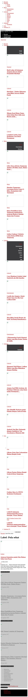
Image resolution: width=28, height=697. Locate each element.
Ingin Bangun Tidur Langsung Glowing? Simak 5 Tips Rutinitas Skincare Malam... (14, 658)
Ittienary (9, 16)
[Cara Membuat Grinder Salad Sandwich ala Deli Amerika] (15, 271)
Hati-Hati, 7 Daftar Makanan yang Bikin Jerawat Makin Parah (16, 93)
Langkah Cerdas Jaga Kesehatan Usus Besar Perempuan (14, 136)
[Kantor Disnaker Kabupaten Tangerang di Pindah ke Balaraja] (4, 640)
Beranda (6, 2)
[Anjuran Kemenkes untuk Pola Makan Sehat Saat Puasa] (11, 552)
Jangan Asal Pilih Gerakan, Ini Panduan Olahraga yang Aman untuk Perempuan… (17, 389)
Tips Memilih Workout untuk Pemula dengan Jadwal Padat (16, 410)
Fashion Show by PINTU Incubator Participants (15, 493)
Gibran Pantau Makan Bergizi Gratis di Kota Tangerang (16, 473)
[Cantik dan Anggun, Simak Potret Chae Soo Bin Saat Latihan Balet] (15, 291)
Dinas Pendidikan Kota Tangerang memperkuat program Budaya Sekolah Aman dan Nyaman (15, 213)
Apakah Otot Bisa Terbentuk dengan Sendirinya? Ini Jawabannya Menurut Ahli (16, 431)
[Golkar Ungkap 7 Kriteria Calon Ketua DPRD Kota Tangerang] (15, 229)
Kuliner (9, 17)
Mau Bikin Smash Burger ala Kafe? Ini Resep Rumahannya (16, 318)
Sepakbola (9, 24)
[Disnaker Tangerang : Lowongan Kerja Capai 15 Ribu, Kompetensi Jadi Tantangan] (15, 183)
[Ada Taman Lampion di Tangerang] (4, 628)
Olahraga (6, 23)
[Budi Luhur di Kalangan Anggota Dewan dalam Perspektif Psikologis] (15, 65)
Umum (8, 6)
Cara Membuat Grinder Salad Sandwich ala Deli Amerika (16, 277)
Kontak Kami (7, 37)
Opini (8, 20)
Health (8, 14)
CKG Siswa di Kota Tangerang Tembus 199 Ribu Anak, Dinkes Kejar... (13, 583)
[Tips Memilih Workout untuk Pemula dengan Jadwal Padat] (15, 405)
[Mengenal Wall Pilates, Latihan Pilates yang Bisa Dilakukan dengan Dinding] (15, 362)
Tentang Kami (7, 35)
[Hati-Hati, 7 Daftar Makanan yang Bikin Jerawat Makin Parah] (15, 87)
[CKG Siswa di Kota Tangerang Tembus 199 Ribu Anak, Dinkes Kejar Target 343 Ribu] (15, 161)
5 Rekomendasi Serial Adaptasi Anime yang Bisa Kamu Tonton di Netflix (17, 339)
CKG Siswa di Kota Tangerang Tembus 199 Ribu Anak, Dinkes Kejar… (17, 167)
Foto (5, 26)
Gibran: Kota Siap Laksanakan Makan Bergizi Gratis (17, 453)
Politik (8, 4)
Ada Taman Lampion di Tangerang (12, 631)
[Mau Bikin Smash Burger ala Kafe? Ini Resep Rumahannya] (15, 313)
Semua (20, 48)
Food (8, 18)
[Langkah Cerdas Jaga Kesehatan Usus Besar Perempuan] (15, 130)
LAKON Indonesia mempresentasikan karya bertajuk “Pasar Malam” (15, 513)
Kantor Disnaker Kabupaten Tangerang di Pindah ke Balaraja (13, 644)
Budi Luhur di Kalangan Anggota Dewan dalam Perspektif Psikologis (15, 71)
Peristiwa (9, 10)
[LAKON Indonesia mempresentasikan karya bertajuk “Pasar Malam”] (15, 507)
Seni (8, 21)
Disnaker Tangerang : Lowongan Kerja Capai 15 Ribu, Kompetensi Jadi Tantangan (15, 190)
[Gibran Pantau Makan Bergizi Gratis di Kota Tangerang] (15, 467)
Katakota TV (7, 27)
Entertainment (10, 13)
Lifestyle (6, 11)
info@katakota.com (13, 686)
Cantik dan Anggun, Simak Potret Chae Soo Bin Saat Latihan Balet (16, 297)
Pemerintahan (10, 9)
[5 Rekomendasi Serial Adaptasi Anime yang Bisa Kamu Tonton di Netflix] (15, 333)
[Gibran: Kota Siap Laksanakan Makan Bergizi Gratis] (15, 448)
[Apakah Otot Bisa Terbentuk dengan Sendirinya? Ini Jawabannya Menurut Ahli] (15, 425)
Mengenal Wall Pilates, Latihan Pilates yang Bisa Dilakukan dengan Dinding (17, 368)
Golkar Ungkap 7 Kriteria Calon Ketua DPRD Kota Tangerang (15, 235)
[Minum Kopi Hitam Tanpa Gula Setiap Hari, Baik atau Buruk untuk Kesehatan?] (15, 108)
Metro (5, 7)
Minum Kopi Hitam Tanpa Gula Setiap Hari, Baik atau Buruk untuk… (16, 114)
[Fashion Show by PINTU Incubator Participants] (15, 487)
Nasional (6, 3)
